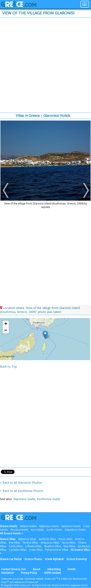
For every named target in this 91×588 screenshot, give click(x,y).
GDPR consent (52, 573)
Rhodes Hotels (19, 530)
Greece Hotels (8, 526)
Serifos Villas (30, 542)
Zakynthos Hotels (75, 530)
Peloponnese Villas (56, 550)
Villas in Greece (28, 115)
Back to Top (8, 366)
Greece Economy (76, 559)
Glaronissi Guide (24, 499)
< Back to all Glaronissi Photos (21, 483)
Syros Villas (68, 542)
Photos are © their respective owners (70, 585)
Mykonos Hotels (49, 526)
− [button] (5, 330)
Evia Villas (69, 546)
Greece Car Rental (11, 559)
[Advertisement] (45, 65)
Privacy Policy (29, 573)
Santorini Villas (47, 539)
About (36, 569)
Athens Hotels (28, 526)
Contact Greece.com (13, 569)
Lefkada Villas (33, 546)
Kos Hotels (37, 530)
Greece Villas (7, 539)
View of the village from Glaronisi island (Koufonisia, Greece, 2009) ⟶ (85, 190)
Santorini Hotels (70, 526)
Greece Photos (33, 559)
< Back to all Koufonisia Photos (21, 491)
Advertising (54, 569)
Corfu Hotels (54, 530)
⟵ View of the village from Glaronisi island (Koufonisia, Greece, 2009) (6, 190)
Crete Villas (36, 550)
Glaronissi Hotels (56, 115)
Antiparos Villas (50, 542)
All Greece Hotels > (11, 533)
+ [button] (5, 323)
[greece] (18, 6)
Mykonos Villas (27, 539)
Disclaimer (7, 573)
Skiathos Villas (52, 546)
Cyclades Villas (17, 550)
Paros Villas (65, 539)
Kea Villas (14, 542)
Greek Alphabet (54, 559)
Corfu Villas (15, 546)
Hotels (72, 569)
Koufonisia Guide (48, 499)
